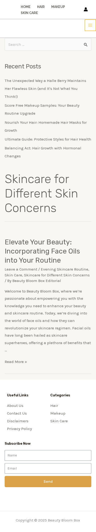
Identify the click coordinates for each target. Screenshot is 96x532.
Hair (41, 7)
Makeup (58, 7)
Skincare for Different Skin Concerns (57, 275)
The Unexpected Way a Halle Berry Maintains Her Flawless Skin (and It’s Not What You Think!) (45, 88)
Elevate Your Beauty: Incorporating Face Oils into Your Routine (42, 251)
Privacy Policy (19, 428)
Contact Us (17, 413)
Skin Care (29, 13)
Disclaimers (17, 421)
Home (26, 7)
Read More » (16, 361)
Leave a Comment (21, 269)
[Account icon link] (86, 9)
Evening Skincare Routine (64, 269)
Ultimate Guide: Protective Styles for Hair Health (48, 139)
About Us (15, 405)
